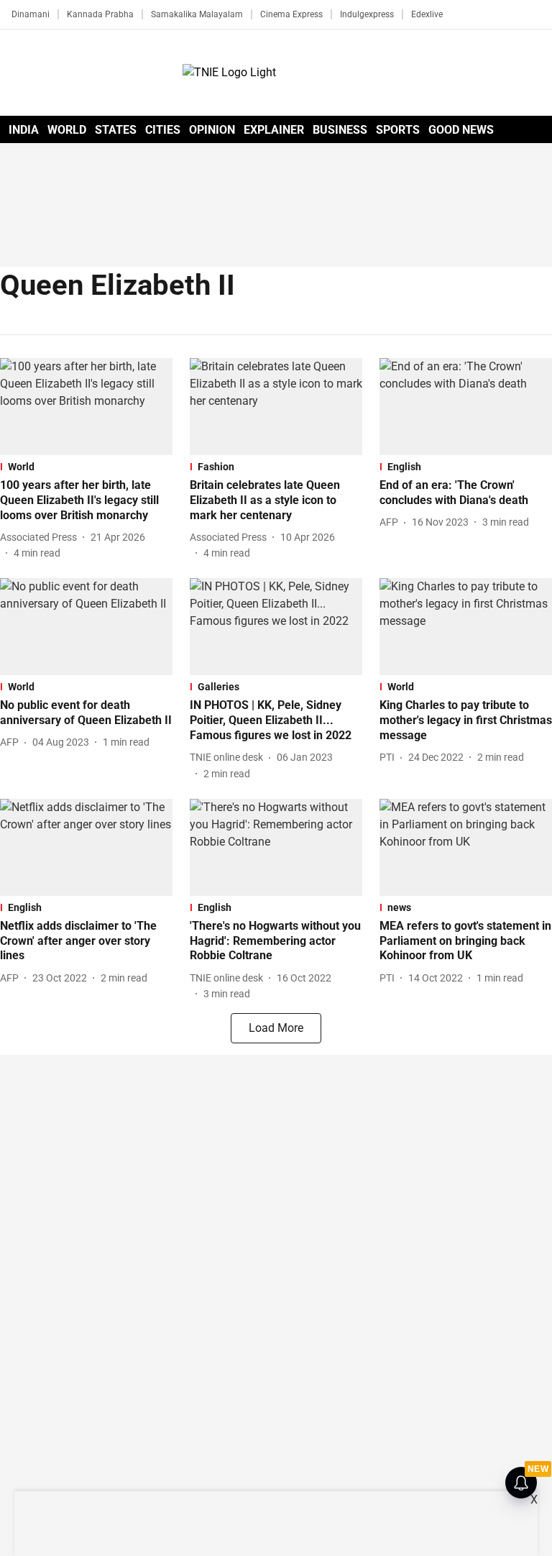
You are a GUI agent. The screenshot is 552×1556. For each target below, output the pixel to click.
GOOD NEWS (461, 130)
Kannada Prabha (100, 14)
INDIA (24, 130)
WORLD (66, 130)
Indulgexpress (367, 14)
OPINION (212, 130)
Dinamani (31, 14)
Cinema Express (291, 14)
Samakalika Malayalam (197, 14)
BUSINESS (340, 130)
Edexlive (427, 14)
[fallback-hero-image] (86, 406)
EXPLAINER (274, 130)
